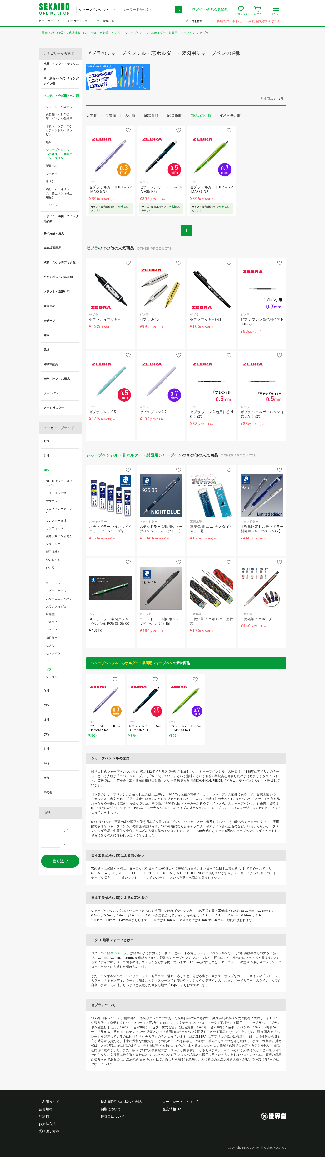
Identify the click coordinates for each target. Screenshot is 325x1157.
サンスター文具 (56, 520)
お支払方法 (47, 1124)
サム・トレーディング (59, 510)
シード (50, 575)
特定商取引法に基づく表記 (121, 1102)
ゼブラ (92, 248)
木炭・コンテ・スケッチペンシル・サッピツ (59, 130)
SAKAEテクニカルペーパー (59, 483)
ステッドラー (55, 583)
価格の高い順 (201, 116)
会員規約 (45, 1109)
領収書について (112, 1116)
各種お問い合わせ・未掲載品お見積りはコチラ (250, 21)
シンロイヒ (53, 559)
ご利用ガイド (199, 21)
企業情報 (169, 1109)
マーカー (52, 173)
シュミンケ (53, 544)
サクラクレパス (56, 493)
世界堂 (50, 614)
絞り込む (60, 861)
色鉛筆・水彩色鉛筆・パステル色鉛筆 (59, 116)
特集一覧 (109, 21)
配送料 (44, 1116)
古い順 (130, 116)
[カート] (257, 10)
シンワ (50, 567)
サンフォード (55, 528)
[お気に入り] (241, 10)
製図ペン (52, 166)
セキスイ (52, 622)
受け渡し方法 (49, 1131)
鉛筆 (49, 142)
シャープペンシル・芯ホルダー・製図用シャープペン (134, 455)
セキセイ (52, 630)
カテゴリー (46, 21)
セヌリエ (52, 645)
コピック (52, 205)
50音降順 (174, 116)
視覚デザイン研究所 (59, 536)
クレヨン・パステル (59, 106)
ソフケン (52, 677)
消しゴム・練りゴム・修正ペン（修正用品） (59, 193)
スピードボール (56, 591)
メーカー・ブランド (80, 21)
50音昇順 (151, 116)
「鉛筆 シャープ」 (117, 953)
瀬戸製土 (52, 638)
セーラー (52, 661)
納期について (111, 1109)
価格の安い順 (230, 116)
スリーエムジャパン (59, 598)
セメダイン (53, 653)
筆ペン (50, 181)
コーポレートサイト (177, 1102)
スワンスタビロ (56, 606)
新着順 (111, 116)
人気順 (91, 116)
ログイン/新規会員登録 (210, 9)
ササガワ (52, 500)
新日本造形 (53, 551)
